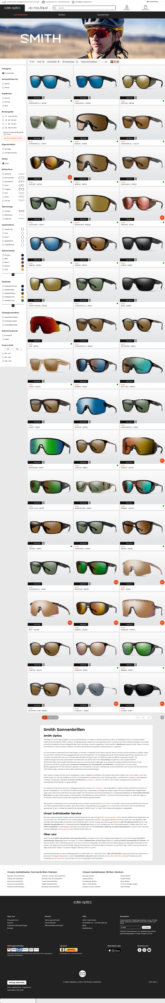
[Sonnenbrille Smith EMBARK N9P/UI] (142, 648)
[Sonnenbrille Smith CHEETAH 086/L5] (96, 446)
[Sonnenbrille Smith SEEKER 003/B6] (142, 527)
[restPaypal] (25, 949)
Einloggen (127, 9)
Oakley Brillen (87, 878)
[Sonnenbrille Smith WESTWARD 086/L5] (142, 324)
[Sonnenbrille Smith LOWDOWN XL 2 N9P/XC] (96, 324)
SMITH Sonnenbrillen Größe (110, 817)
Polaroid (120, 856)
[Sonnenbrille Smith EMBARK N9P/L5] (96, 243)
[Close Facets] (13, 61)
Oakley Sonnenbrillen (15, 878)
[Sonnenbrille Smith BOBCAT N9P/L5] (96, 162)
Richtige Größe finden (13, 138)
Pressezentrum (13, 920)
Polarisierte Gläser (11, 321)
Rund (6, 185)
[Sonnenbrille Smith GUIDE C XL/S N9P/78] (50, 486)
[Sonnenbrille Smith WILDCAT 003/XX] (96, 405)
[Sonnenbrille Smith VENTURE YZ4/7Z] (142, 203)
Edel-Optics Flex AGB (15, 990)
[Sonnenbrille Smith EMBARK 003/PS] (96, 364)
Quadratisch (9, 181)
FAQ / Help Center (89, 920)
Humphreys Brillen (89, 881)
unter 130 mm (12, 116)
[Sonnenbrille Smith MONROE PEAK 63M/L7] (96, 486)
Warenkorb (145, 9)
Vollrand (7, 211)
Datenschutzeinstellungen (17, 925)
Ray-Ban (110, 856)
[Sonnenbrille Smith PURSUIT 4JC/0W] (142, 446)
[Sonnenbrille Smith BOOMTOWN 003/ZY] (50, 446)
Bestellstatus (87, 928)
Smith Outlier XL (97, 788)
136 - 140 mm (11, 124)
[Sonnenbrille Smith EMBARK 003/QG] (50, 243)
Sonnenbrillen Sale (61, 858)
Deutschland (154, 1)
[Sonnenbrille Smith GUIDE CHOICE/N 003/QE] (50, 284)
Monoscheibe (9, 178)
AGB (9, 987)
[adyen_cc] (9, 949)
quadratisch (9, 241)
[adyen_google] (36, 949)
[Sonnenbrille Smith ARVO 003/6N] (142, 284)
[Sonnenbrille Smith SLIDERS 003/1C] (142, 688)
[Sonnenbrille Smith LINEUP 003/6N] (142, 243)
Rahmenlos (8, 215)
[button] (12, 7)
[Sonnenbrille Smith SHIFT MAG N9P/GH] (142, 364)
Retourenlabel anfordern (54, 925)
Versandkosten (50, 923)
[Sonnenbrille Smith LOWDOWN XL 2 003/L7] (96, 284)
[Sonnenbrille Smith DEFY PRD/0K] (50, 608)
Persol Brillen (126, 876)
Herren (7, 87)
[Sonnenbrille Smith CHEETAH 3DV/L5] (50, 648)
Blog (84, 925)
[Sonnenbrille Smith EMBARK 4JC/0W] (96, 608)
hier (151, 933)
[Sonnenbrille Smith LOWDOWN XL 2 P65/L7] (142, 405)
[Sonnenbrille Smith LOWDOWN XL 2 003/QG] (50, 81)
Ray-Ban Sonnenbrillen (16, 876)
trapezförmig (9, 244)
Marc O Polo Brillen (89, 884)
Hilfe (84, 916)
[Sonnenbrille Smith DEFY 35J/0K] (142, 567)
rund (6, 237)
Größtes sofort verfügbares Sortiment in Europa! (23, 2)
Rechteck (8, 174)
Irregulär (8, 189)
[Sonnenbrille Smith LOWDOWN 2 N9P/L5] (142, 162)
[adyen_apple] (31, 949)
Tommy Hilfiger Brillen (129, 884)
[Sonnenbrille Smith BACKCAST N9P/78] (96, 567)
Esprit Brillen (125, 887)
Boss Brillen (125, 881)
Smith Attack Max (107, 803)
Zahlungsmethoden (65, 829)
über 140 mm (11, 128)
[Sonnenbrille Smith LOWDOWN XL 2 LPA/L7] (50, 121)
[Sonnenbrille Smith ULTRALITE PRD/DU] (142, 608)
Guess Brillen (126, 878)
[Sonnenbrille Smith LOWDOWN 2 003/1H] (96, 527)
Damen (7, 84)
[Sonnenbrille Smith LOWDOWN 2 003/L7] (50, 203)
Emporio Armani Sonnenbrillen (53, 876)
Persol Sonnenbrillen (15, 881)
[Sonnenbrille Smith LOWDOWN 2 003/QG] (96, 81)
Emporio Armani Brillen (91, 887)
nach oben (153, 982)
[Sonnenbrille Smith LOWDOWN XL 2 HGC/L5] (142, 121)
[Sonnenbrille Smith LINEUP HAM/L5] (50, 364)
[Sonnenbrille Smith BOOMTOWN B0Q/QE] (96, 203)
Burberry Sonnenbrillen (50, 887)
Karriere (10, 923)
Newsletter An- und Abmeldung (94, 923)
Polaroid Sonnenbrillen (15, 887)
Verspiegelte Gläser (11, 325)
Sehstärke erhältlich (11, 317)
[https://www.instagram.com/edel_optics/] (144, 950)
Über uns (11, 916)
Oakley (131, 775)
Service (48, 916)
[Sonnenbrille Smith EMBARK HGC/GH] (142, 486)
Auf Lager (8, 149)
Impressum (26, 987)
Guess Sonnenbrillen (49, 881)
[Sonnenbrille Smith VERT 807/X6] (50, 324)
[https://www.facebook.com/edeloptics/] (139, 950)
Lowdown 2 (91, 780)
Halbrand (8, 219)
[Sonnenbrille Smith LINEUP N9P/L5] (50, 405)
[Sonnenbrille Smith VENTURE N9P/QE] (142, 81)
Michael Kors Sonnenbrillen (52, 878)
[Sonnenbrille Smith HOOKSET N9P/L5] (50, 527)
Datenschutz (16, 987)
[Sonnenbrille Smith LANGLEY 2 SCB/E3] (96, 688)
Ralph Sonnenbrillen (49, 884)
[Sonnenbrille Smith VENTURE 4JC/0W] (50, 162)
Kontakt (10, 928)
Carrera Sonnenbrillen (15, 884)
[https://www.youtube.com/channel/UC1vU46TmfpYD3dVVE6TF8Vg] (149, 950)
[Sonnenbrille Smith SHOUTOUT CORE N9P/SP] (50, 688)
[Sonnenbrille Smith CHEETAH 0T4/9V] (96, 648)
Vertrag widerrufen (17, 983)
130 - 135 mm (11, 120)
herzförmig (8, 229)
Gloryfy (140, 775)
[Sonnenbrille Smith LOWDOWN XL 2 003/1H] (50, 567)
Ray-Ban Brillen (88, 876)
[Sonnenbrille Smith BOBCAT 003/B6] (96, 121)
